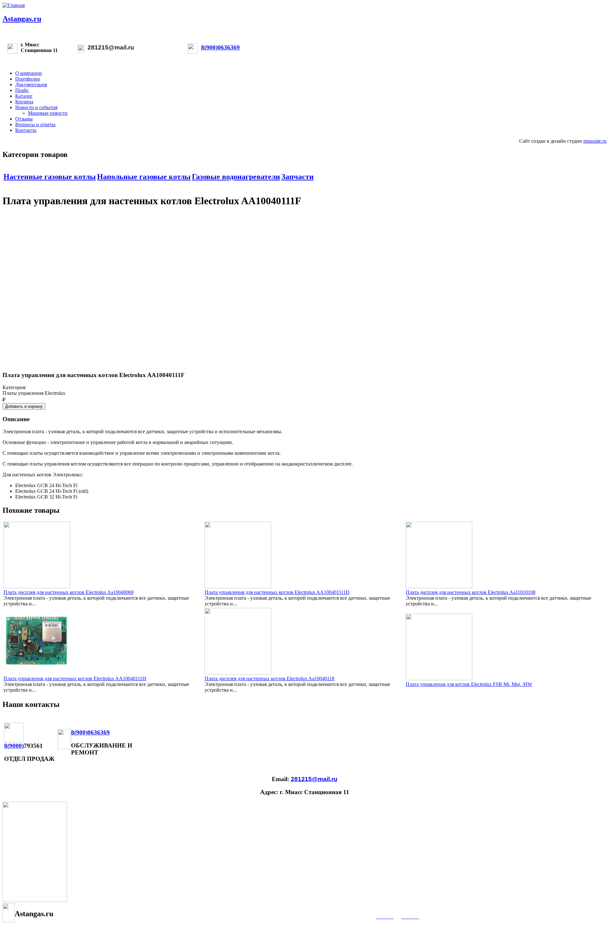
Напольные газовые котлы (144, 177)
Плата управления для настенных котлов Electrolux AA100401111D (277, 592)
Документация (31, 84)
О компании (28, 73)
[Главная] (14, 5)
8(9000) (14, 745)
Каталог (24, 96)
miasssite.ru (594, 141)
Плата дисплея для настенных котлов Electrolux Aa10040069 (68, 592)
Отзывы (24, 118)
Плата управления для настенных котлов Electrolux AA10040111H (74, 678)
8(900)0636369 (220, 47)
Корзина (24, 101)
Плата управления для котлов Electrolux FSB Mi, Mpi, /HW (469, 684)
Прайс (22, 90)
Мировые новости (48, 113)
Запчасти (297, 177)
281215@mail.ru (111, 47)
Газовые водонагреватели (236, 177)
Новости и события (36, 107)
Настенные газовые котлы (49, 177)
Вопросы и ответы (35, 124)
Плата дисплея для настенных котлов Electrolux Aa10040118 (269, 678)
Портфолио (27, 79)
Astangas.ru (22, 19)
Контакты (25, 130)
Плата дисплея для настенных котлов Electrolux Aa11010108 (470, 592)
